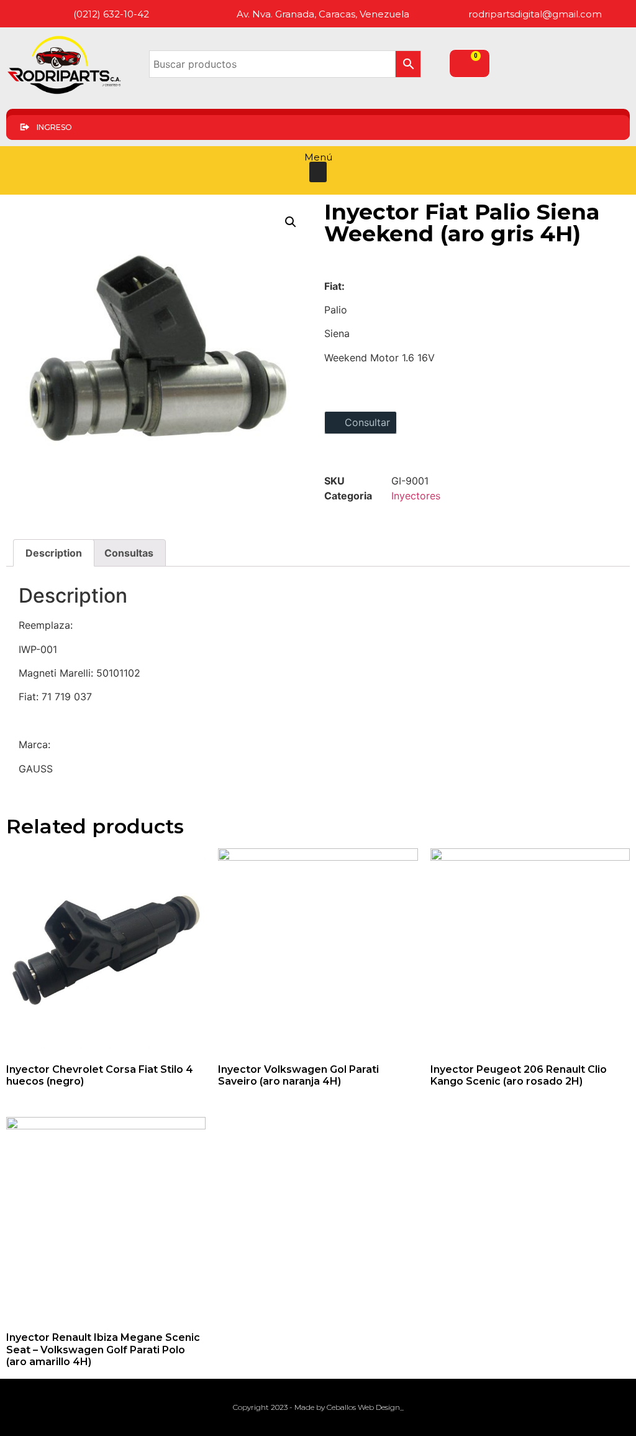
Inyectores (415, 495)
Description (53, 553)
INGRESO (54, 127)
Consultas (128, 553)
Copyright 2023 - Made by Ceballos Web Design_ (318, 1407)
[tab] (53, 553)
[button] (318, 172)
